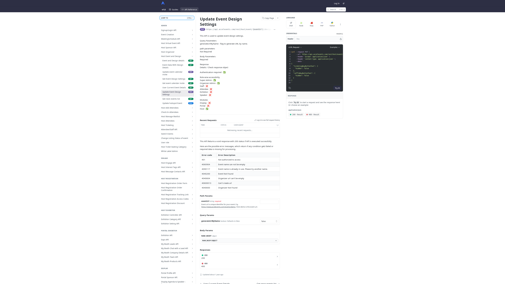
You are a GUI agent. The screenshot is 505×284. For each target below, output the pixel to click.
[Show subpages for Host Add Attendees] (192, 108)
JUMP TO (176, 18)
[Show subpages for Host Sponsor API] (192, 48)
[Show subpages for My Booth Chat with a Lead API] (192, 248)
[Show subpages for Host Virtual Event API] (192, 43)
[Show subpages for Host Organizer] (192, 52)
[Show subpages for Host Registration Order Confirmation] (192, 188)
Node (301, 26)
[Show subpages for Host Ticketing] (192, 125)
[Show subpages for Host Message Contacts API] (192, 172)
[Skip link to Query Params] (198, 215)
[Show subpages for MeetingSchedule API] (192, 39)
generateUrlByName (210, 221)
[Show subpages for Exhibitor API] (192, 235)
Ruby (311, 26)
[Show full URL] (274, 29)
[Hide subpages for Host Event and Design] (192, 56)
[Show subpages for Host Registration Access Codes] (192, 199)
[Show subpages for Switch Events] (192, 134)
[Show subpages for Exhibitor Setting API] (192, 224)
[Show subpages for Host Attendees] (192, 121)
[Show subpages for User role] (192, 142)
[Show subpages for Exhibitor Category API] (192, 219)
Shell (291, 26)
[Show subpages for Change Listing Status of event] (192, 138)
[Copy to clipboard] (278, 29)
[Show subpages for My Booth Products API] (192, 261)
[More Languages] (340, 24)
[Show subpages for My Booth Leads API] (192, 244)
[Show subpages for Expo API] (192, 240)
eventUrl (205, 201)
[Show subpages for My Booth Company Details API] (192, 253)
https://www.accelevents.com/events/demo (218, 207)
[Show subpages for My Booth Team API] (192, 257)
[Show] (340, 38)
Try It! (337, 88)
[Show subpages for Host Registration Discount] (192, 203)
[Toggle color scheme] (344, 3)
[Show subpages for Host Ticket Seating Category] (192, 147)
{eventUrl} (258, 29)
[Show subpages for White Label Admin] (192, 151)
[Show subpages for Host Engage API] (192, 163)
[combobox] (269, 202)
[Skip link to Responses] (198, 250)
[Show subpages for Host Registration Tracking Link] (192, 195)
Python (332, 26)
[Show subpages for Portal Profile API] (192, 273)
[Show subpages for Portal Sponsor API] (192, 277)
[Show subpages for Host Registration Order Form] (192, 183)
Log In (337, 3)
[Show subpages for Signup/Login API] (192, 30)
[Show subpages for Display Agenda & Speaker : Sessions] (192, 282)
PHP (321, 26)
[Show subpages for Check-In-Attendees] (192, 112)
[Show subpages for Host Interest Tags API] (192, 167)
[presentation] (340, 67)
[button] (339, 34)
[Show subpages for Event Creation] (192, 35)
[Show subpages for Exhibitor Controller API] (192, 215)
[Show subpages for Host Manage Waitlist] (192, 116)
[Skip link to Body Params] (198, 230)
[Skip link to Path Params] (198, 196)
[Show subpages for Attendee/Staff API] (192, 129)
